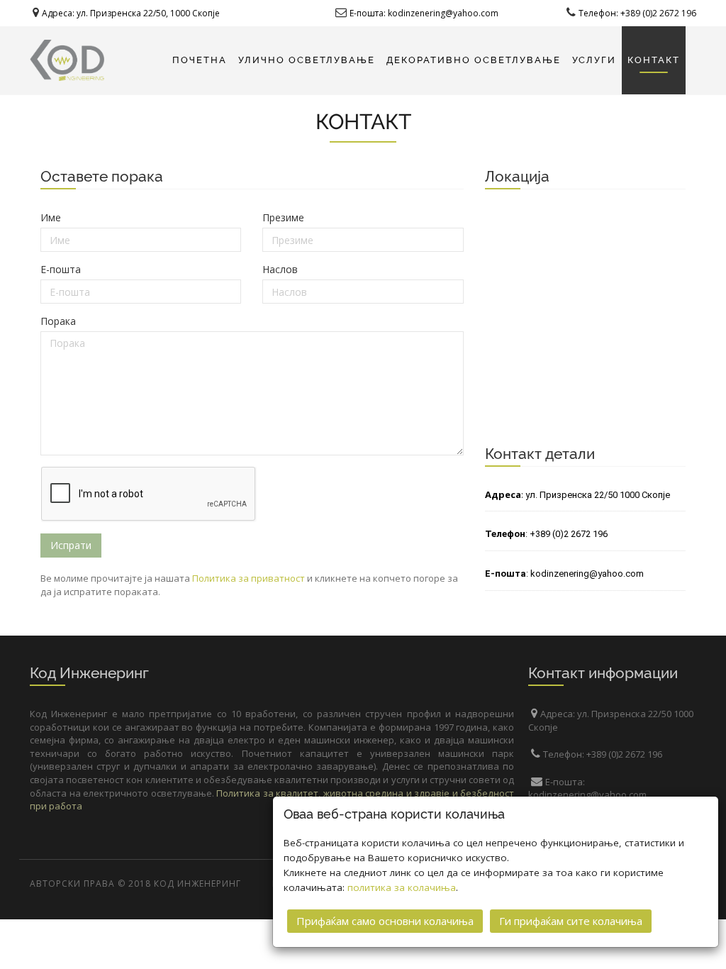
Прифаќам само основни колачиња (385, 921)
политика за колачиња (401, 887)
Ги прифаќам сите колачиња (570, 921)
